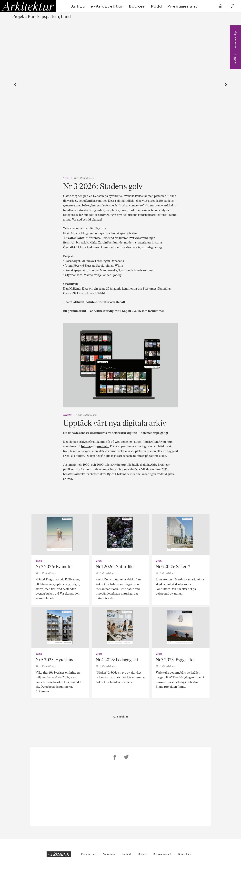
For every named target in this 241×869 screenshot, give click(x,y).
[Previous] (15, 84)
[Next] (225, 84)
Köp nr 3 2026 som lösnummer (143, 311)
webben (120, 442)
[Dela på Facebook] (114, 757)
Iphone (86, 446)
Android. (103, 446)
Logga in (235, 59)
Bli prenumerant (235, 40)
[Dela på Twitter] (126, 757)
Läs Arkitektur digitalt (104, 311)
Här (166, 469)
